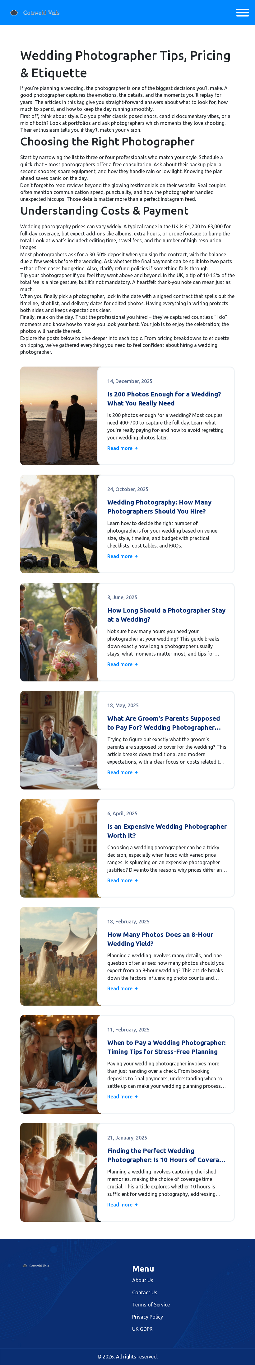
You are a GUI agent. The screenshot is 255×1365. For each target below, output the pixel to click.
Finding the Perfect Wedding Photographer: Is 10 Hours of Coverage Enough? (167, 1155)
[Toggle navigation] (242, 12)
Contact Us (144, 1292)
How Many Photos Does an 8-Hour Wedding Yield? (160, 939)
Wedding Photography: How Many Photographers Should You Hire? (159, 506)
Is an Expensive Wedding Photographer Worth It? (167, 830)
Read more (120, 448)
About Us (142, 1280)
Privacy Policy (147, 1317)
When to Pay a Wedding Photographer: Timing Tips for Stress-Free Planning (166, 1047)
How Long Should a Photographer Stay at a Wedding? (166, 614)
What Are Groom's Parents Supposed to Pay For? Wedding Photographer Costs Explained (163, 723)
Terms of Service (151, 1304)
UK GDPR (142, 1329)
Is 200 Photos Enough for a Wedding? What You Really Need (164, 398)
